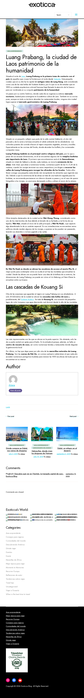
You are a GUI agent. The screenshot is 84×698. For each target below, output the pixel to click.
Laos (23, 76)
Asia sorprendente (14, 51)
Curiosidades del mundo (42, 448)
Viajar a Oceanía (12, 590)
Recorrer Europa (12, 571)
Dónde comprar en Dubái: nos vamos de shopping (17, 449)
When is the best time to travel (18, 594)
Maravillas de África (13, 560)
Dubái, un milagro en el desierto (67, 449)
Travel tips (10, 582)
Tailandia (57, 79)
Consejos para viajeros (15, 537)
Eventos (9, 552)
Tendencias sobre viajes (15, 579)
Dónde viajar (11, 548)
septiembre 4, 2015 (64, 454)
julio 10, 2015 (38, 457)
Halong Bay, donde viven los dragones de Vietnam (42, 452)
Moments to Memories (15, 567)
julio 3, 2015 (13, 454)
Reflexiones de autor (14, 575)
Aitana (12, 385)
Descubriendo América (15, 544)
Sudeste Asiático (27, 299)
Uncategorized (12, 586)
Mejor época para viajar (15, 563)
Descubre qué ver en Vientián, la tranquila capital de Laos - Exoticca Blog (35, 474)
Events (8, 556)
